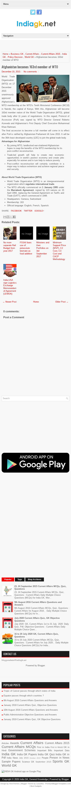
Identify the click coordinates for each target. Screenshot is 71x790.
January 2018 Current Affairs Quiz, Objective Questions (30, 705)
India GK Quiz (46, 754)
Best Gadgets (36, 786)
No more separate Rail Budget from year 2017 (9, 246)
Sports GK (61, 761)
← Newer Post (10, 302)
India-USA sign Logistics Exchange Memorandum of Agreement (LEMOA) (10, 287)
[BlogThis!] (8, 217)
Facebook (16, 211)
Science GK (28, 762)
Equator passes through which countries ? (24, 695)
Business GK (17, 54)
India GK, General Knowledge (34, 779)
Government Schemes (22, 750)
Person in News (59, 757)
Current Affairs (32, 54)
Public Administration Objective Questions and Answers (30, 714)
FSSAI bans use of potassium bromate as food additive (26, 248)
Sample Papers (11, 761)
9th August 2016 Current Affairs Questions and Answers (30, 700)
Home (5, 54)
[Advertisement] (36, 45)
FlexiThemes (14, 784)
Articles (5, 743)
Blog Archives (34, 579)
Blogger (41, 665)
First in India (43, 747)
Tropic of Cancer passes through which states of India (29, 691)
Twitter (27, 211)
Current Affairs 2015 (50, 54)
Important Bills (44, 750)
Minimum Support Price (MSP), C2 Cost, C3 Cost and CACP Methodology (59, 250)
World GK (29, 57)
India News (12, 758)
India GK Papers (27, 754)
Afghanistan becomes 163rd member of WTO (30, 67)
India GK (9, 754)
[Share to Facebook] (14, 217)
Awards (14, 743)
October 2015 (35, 758)
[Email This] (4, 217)
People (45, 758)
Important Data (61, 750)
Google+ (39, 211)
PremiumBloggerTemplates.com (58, 784)
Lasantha (40, 784)
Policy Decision (15, 57)
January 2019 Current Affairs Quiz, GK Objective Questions (32, 719)
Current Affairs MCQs (19, 747)
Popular (8, 579)
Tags (20, 579)
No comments (30, 71)
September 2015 (43, 762)
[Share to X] (11, 217)
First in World (57, 747)
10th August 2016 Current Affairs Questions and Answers (31, 710)
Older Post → (61, 302)
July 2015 (23, 758)
